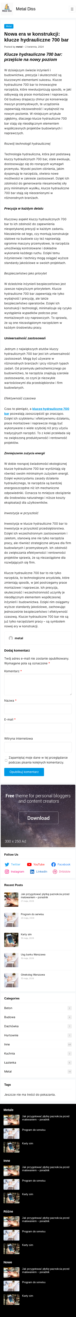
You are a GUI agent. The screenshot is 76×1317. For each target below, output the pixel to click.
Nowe (8, 1262)
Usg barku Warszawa (33, 954)
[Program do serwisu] (11, 920)
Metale (8, 1110)
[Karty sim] (11, 940)
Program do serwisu (32, 914)
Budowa (9, 1017)
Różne (8, 1211)
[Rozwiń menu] (72, 9)
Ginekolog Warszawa (33, 974)
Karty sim (26, 934)
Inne (7, 1044)
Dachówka (11, 1026)
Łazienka (10, 1062)
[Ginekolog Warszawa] (11, 980)
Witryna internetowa (18, 738)
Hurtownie (11, 1035)
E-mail (10, 719)
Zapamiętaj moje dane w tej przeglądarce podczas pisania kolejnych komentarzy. (38, 760)
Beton (8, 1008)
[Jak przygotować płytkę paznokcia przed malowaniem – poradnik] (11, 899)
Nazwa (10, 700)
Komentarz (13, 671)
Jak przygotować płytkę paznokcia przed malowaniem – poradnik (45, 895)
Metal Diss (26, 8)
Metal (9, 26)
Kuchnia (9, 1053)
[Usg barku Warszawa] (11, 960)
